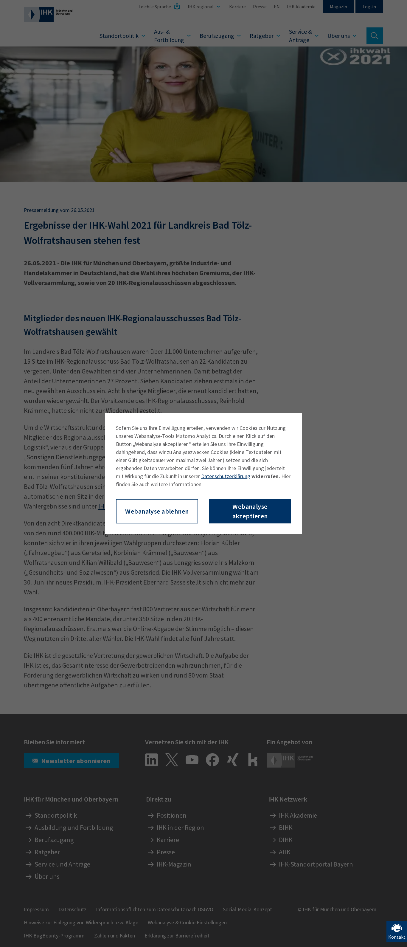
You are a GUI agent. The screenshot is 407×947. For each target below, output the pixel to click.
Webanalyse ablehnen (157, 511)
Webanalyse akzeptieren (250, 511)
